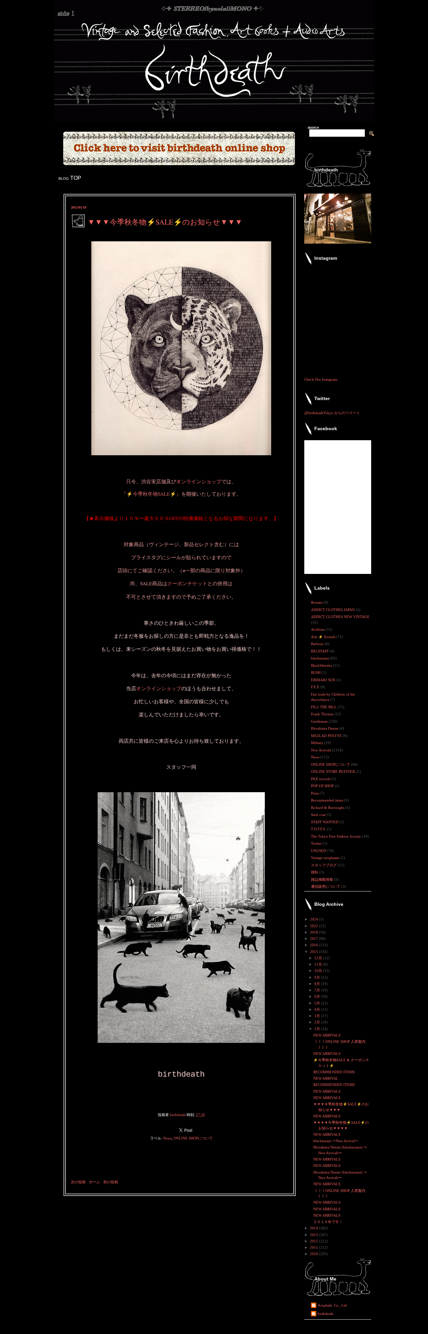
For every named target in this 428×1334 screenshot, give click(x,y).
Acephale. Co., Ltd (332, 1305)
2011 (314, 1247)
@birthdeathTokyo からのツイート (332, 413)
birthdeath (325, 1314)
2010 (314, 1254)
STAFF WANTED (325, 822)
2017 (314, 939)
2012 (314, 1241)
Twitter (317, 843)
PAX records (321, 779)
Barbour (318, 644)
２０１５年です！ (328, 1222)
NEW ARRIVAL (325, 1078)
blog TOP (70, 178)
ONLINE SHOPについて (193, 1138)
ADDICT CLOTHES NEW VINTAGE (340, 617)
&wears (317, 602)
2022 (314, 926)
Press (315, 793)
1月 (317, 1029)
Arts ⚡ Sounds (323, 637)
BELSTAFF (320, 651)
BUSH (316, 673)
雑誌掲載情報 (322, 879)
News (167, 1138)
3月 (317, 1016)
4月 (317, 1009)
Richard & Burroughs (328, 808)
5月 (317, 1003)
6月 (317, 996)
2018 (314, 932)
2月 (317, 1022)
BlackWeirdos (322, 665)
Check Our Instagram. (321, 379)
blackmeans (320, 658)
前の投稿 (110, 1182)
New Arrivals (321, 750)
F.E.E (315, 687)
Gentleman (320, 721)
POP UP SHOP (323, 786)
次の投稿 (78, 1182)
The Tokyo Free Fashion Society (336, 836)
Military (317, 743)
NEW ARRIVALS (326, 1035)
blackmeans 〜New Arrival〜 (335, 1141)
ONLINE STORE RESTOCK (333, 771)
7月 (317, 990)
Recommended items (327, 800)
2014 (314, 1228)
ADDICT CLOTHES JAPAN (333, 610)
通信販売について (326, 886)
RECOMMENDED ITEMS (334, 1072)
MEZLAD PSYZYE (327, 736)
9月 (317, 977)
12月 (318, 958)
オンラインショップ (198, 481)
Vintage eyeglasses (325, 858)
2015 (314, 952)
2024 (314, 919)
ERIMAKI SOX (323, 680)
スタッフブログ (324, 865)
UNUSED (319, 851)
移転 (315, 872)
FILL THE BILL (324, 707)
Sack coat (319, 815)
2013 (314, 1235)
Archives (318, 629)
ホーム (94, 1182)
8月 (317, 984)
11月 (318, 964)
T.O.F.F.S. (319, 829)
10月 (318, 971)
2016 (314, 945)
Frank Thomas (322, 714)
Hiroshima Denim (325, 728)
